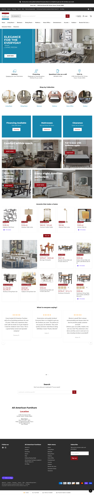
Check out (30, 76)
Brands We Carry (84, 22)
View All (47, 236)
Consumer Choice (6, 27)
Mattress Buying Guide (30, 9)
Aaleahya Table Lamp (27, 227)
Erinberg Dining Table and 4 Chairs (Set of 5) (46, 290)
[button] (4, 46)
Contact (9, 9)
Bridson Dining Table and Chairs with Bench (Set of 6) (83, 261)
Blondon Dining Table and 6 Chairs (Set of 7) (65, 260)
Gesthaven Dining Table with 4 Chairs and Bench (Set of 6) (83, 294)
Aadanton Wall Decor (8, 227)
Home (3, 22)
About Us (4, 9)
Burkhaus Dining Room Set (10, 291)
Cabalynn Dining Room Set (28, 291)
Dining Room (28, 22)
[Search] (68, 16)
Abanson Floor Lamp (64, 227)
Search (19, 9)
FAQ (23, 9)
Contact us (9, 76)
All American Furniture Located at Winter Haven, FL (48, 9)
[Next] (91, 220)
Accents (66, 22)
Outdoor (73, 22)
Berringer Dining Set (45, 260)
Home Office (46, 22)
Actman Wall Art (81, 227)
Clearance (16, 27)
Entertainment (57, 22)
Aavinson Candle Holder (46, 227)
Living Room (10, 22)
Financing (14, 9)
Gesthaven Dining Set (64, 293)
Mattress (37, 22)
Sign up (74, 458)
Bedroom (19, 22)
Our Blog (62, 9)
